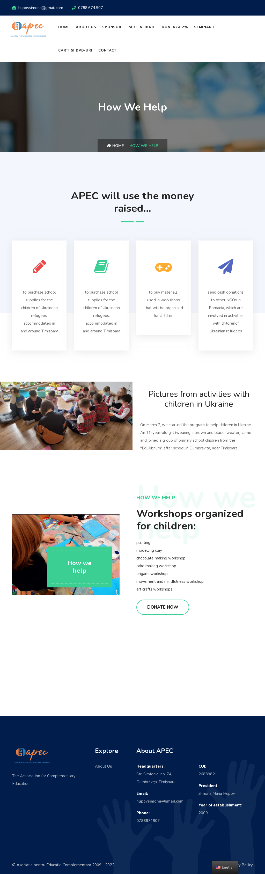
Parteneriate (142, 27)
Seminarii (204, 27)
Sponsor (111, 27)
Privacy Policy (240, 865)
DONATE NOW (162, 607)
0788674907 (148, 820)
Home (64, 27)
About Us (86, 27)
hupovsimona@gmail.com (159, 801)
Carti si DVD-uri (75, 50)
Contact (107, 50)
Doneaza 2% (175, 27)
